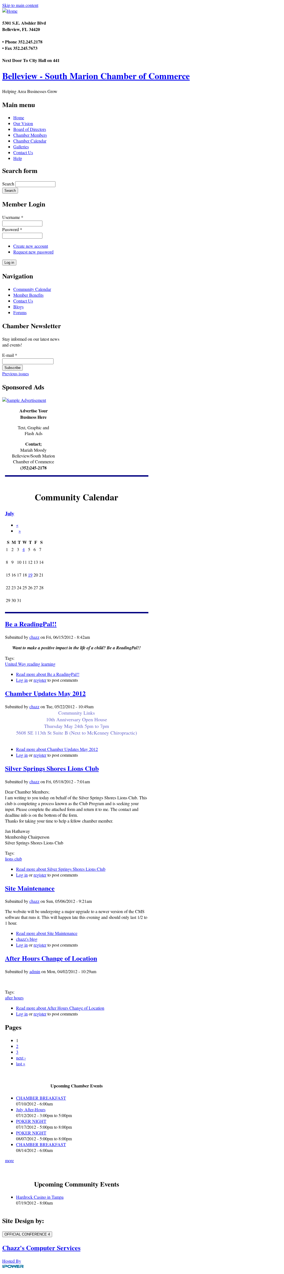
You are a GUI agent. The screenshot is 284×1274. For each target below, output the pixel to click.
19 (30, 575)
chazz (34, 637)
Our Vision (23, 123)
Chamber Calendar (29, 141)
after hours (14, 998)
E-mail (9, 355)
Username (12, 217)
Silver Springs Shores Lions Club (52, 768)
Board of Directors (29, 129)
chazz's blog (26, 939)
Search (8, 184)
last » (20, 1063)
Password (12, 229)
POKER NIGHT (31, 1121)
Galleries (21, 146)
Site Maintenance (30, 888)
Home (18, 117)
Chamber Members (30, 135)
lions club (13, 859)
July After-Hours (30, 1109)
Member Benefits (28, 295)
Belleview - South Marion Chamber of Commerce (96, 75)
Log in (22, 680)
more (9, 1160)
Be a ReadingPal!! (31, 624)
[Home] (9, 11)
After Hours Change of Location (51, 958)
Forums (20, 312)
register (40, 680)
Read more (47, 674)
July (9, 513)
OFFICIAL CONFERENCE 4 (27, 1234)
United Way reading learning (30, 664)
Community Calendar (32, 289)
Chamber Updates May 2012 (45, 693)
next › (21, 1058)
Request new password (33, 252)
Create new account (30, 246)
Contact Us (23, 152)
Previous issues (15, 373)
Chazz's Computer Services (41, 1247)
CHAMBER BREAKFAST (41, 1098)
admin (34, 971)
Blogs (18, 306)
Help (17, 158)
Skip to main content (20, 5)
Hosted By (11, 1261)
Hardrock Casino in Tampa (40, 1197)
